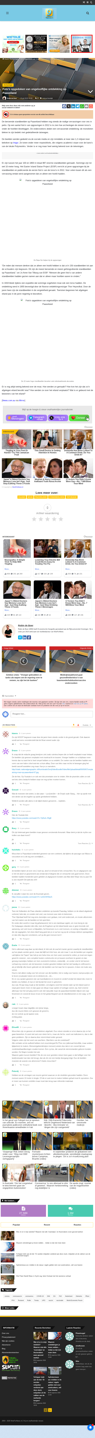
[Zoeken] (87, 14)
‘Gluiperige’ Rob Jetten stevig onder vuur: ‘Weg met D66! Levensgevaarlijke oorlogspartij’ (16, 1155)
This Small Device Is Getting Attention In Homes (48, 451)
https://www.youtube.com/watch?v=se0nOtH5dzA (32, 897)
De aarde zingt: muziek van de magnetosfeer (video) (80, 1185)
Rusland (21, 1300)
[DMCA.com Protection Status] (16, 1378)
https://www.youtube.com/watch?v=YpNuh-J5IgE (31, 818)
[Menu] (7, 14)
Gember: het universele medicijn (82, 1122)
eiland (21, 497)
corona (7, 1296)
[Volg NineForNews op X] (58, 418)
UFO (43, 1300)
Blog (3, 1349)
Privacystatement (8, 1337)
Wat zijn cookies (8, 1341)
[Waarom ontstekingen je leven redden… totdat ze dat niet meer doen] (7, 1246)
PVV (13, 1300)
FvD (60, 1296)
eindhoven (80, 1346)
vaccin (51, 1300)
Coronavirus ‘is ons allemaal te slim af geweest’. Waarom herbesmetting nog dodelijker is (51, 1185)
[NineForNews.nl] (47, 13)
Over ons (5, 1333)
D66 (48, 1296)
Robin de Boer (12, 98)
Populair (16, 1225)
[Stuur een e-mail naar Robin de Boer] (20, 639)
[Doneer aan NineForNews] (79, 418)
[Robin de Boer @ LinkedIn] (24, 639)
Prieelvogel (80, 1333)
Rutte (29, 1300)
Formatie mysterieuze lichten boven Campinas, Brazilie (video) (41, 1155)
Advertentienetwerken (10, 1352)
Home (6, 59)
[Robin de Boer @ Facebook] (29, 639)
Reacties (77, 1225)
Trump (36, 1300)
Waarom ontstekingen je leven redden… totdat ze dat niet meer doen (40, 1243)
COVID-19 (40, 1296)
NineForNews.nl (17, 487)
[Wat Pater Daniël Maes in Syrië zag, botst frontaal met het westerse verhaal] (7, 1280)
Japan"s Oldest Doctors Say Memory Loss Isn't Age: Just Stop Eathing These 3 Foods (16, 481)
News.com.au (8, 400)
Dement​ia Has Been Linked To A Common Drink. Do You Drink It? (78, 452)
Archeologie (14, 59)
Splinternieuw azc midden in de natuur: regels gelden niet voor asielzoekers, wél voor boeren (49, 1265)
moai (30, 497)
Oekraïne (79, 1296)
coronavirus (29, 1296)
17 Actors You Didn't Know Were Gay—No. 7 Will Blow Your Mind (78, 481)
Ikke (77, 1361)
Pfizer (87, 1296)
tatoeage (72, 497)
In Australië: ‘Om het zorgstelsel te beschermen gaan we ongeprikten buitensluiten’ (17, 1185)
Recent (47, 1225)
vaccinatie (59, 1300)
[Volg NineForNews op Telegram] (37, 418)
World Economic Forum (74, 1300)
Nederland (68, 1296)
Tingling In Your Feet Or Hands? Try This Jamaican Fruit (16, 452)
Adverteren (6, 1345)
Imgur (15, 143)
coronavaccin (17, 1296)
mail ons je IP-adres (80, 704)
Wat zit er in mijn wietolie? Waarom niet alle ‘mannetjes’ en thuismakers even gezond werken (49, 1232)
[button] (16, 418)
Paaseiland (41, 497)
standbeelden (56, 497)
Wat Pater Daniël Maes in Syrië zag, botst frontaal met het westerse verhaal (43, 1276)
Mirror (22, 400)
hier (63, 704)
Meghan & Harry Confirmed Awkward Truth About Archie (47, 480)
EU (54, 1296)
